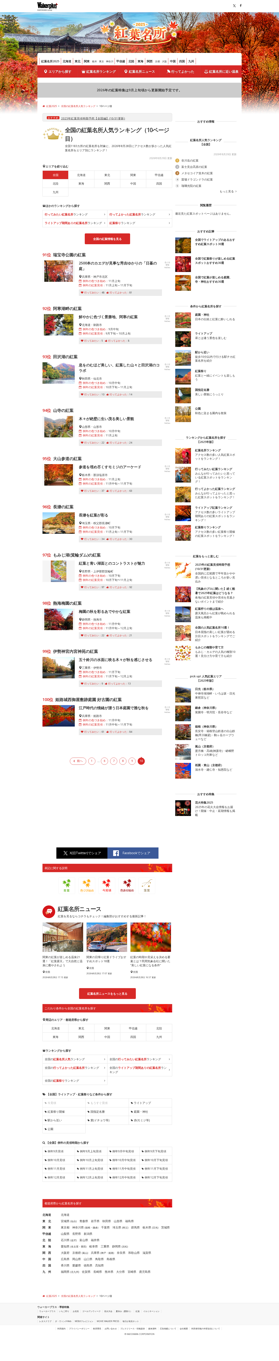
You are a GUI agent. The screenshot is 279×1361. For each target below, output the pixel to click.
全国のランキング (65, 1059)
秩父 (125, 1227)
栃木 (94, 61)
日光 (155, 1227)
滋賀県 (147, 1253)
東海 (140, 61)
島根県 (111, 1259)
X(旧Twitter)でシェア (85, 853)
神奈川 (109, 61)
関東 (87, 61)
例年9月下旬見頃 (155, 1151)
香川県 (65, 1265)
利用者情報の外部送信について (205, 1328)
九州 (191, 61)
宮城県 (65, 1221)
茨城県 (165, 1227)
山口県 (88, 1259)
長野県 (76, 1234)
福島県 (129, 1221)
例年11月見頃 (56, 1168)
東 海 (46, 1246)
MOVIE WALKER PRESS (108, 1321)
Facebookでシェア (136, 853)
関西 (150, 61)
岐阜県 (93, 1246)
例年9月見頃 (56, 1151)
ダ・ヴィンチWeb (63, 1321)
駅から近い (55, 1120)
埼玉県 (117, 1227)
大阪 (164, 61)
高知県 (99, 1265)
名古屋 (74, 1246)
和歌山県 (134, 1253)
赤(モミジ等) (142, 1120)
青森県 (83, 1221)
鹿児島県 (145, 1272)
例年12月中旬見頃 (124, 1177)
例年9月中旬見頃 (123, 1151)
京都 (157, 61)
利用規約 (61, 1328)
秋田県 (106, 1221)
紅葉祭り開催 (56, 1112)
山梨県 (65, 1234)
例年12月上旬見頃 (91, 1177)
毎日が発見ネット (131, 1321)
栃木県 (147, 1227)
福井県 (95, 1240)
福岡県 (65, 1272)
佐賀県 (86, 1272)
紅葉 (138, 1311)
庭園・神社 (141, 1112)
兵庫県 (95, 1253)
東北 (77, 61)
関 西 (46, 1253)
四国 (182, 61)
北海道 (67, 61)
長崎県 (97, 1272)
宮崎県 (132, 1272)
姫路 (110, 1253)
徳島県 (88, 1265)
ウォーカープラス (47, 1311)
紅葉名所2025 (50, 61)
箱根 (87, 1227)
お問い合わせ (111, 1328)
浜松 (124, 1246)
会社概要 (184, 1328)
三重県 (105, 1246)
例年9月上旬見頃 (91, 1151)
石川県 (65, 1240)
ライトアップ (142, 1103)
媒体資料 (152, 1328)
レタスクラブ (45, 1321)
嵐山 (85, 1253)
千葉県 (105, 1227)
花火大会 (108, 1311)
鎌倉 (95, 1227)
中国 (173, 61)
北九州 (74, 1272)
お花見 (76, 1311)
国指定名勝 (97, 1112)
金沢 (73, 1240)
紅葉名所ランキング (101, 71)
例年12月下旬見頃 (156, 1177)
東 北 (46, 1221)
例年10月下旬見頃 (156, 1160)
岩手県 (95, 1221)
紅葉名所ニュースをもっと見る (107, 993)
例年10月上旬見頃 (91, 1160)
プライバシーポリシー (79, 1328)
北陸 (131, 61)
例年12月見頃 (56, 1177)
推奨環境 (97, 1328)
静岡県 (116, 1246)
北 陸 (46, 1240)
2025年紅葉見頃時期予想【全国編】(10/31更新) (93, 118)
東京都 (65, 1227)
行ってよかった (182, 71)
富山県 (83, 1240)
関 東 (46, 1227)
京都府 (76, 1253)
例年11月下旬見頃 (156, 1168)
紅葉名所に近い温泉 (224, 71)
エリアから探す (60, 71)
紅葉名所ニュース (142, 71)
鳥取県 (99, 1259)
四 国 (46, 1265)
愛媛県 (76, 1265)
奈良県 (121, 1253)
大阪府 (65, 1253)
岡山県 (76, 1259)
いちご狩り (64, 1311)
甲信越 (120, 61)
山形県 (118, 1221)
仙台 (73, 1221)
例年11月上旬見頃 (91, 1168)
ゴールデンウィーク (91, 1311)
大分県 (120, 1272)
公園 (50, 1129)
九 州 (46, 1272)
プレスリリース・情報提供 (132, 1328)
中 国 (46, 1259)
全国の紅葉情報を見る (107, 239)
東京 (101, 61)
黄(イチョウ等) (99, 1120)
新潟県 (88, 1234)
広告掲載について (168, 1328)
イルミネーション (151, 1311)
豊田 (83, 1246)
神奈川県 (78, 1227)
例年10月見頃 (56, 1160)
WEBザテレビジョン (84, 1321)
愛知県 (65, 1246)
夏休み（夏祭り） (124, 1311)
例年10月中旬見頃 (124, 1160)
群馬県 (135, 1227)
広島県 (65, 1259)
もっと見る (227, 191)
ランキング (66, 214)
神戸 (103, 1253)
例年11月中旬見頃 (124, 1168)
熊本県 (109, 1272)
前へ (80, 761)
